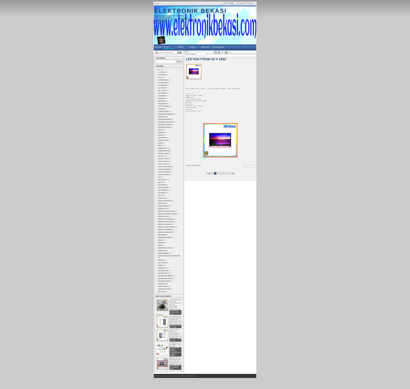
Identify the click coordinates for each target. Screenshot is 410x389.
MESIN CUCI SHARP (164, 224)
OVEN (160, 245)
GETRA (160, 135)
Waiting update (193, 47)
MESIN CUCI (162, 208)
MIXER (160, 240)
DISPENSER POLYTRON (165, 122)
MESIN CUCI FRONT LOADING (167, 214)
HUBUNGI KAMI (181, 47)
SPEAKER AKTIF (163, 270)
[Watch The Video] (215, 52)
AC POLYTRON (162, 82)
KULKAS (160, 156)
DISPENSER (161, 117)
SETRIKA (161, 265)
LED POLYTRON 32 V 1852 (206, 59)
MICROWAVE (162, 235)
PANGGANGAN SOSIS (165, 248)
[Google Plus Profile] (219, 52)
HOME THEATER (163, 140)
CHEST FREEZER (163, 106)
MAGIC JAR (161, 203)
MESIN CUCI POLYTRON (165, 221)
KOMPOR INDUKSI (163, 151)
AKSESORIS (162, 96)
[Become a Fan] (226, 52)
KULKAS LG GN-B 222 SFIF (175, 339)
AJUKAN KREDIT (205, 47)
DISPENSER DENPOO (164, 119)
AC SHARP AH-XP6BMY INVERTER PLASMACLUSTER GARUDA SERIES (175, 351)
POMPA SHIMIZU (163, 253)
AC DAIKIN (161, 72)
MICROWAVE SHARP (164, 237)
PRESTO (160, 260)
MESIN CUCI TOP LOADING (166, 227)
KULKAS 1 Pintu (163, 159)
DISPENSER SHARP (164, 127)
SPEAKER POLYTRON (165, 278)
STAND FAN (161, 284)
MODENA (161, 242)
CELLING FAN (162, 103)
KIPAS (160, 145)
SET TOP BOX (162, 263)
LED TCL (160, 195)
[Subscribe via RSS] (230, 52)
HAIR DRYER (162, 137)
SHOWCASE (162, 268)
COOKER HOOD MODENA (166, 114)
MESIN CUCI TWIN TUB (165, 232)
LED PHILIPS (162, 185)
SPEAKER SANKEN (164, 281)
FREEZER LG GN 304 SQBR (175, 326)
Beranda (157, 3)
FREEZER (161, 132)
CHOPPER (161, 109)
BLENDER (161, 98)
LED (159, 177)
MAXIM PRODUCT (163, 206)
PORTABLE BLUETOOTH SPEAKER (169, 256)
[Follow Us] (222, 52)
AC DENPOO (162, 75)
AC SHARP (161, 88)
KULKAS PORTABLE (164, 169)
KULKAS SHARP (163, 174)
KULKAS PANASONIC (164, 166)
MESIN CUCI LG (163, 216)
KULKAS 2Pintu (163, 161)
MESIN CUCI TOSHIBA (165, 229)
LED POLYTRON (196, 165)
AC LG (160, 77)
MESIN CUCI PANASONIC (166, 219)
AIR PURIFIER (162, 93)
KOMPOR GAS (162, 148)
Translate (251, 3)
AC (159, 69)
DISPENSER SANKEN (164, 124)
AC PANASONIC (163, 80)
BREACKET (161, 101)
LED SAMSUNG (163, 190)
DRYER (160, 130)
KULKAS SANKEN (163, 172)
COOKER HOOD (163, 111)
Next (232, 173)
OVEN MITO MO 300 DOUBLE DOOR (175, 367)
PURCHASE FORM (218, 47)
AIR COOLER (162, 90)
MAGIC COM (162, 198)
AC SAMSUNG (162, 85)
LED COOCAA (162, 180)
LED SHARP (161, 193)
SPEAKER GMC (163, 273)
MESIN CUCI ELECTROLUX (166, 211)
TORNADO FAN (162, 286)
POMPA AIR (161, 250)
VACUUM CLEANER (164, 289)
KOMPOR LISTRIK (163, 153)
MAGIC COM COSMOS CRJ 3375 (174, 312)
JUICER (160, 143)
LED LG (160, 182)
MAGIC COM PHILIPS (164, 201)
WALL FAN (161, 291)
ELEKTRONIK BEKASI (190, 11)
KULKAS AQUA (163, 164)
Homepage (158, 47)
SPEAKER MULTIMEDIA (165, 276)
